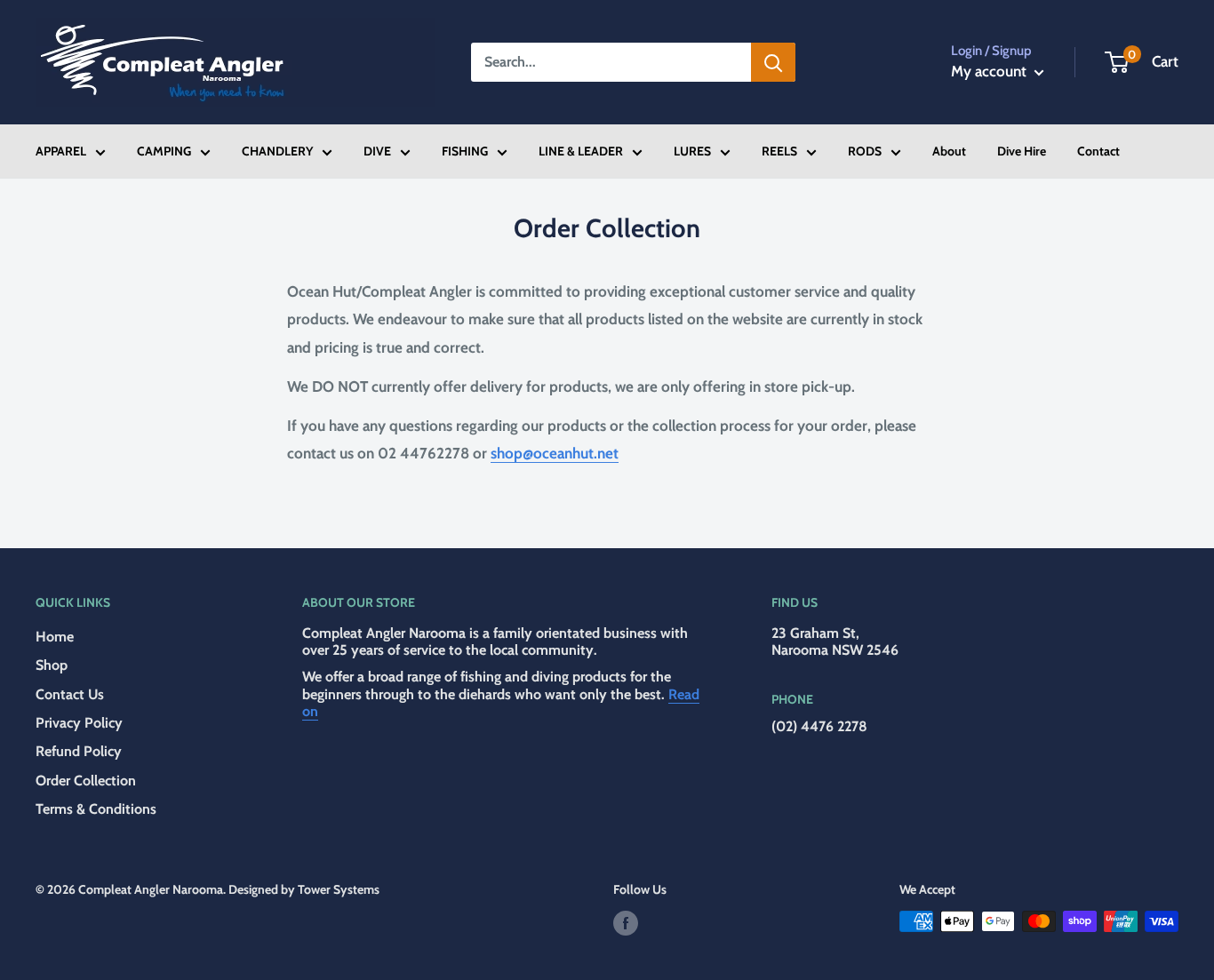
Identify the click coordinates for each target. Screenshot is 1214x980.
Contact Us (70, 694)
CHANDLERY (277, 151)
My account (990, 71)
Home (55, 636)
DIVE (377, 151)
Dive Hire (1021, 151)
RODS (865, 151)
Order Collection (86, 780)
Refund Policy (79, 751)
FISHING (465, 151)
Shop (52, 665)
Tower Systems (338, 889)
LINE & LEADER (581, 151)
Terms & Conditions (96, 809)
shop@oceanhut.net (555, 453)
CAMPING (164, 151)
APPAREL (61, 151)
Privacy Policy (79, 722)
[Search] (773, 62)
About (949, 151)
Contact (1098, 151)
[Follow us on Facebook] (625, 923)
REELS (779, 151)
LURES (692, 151)
